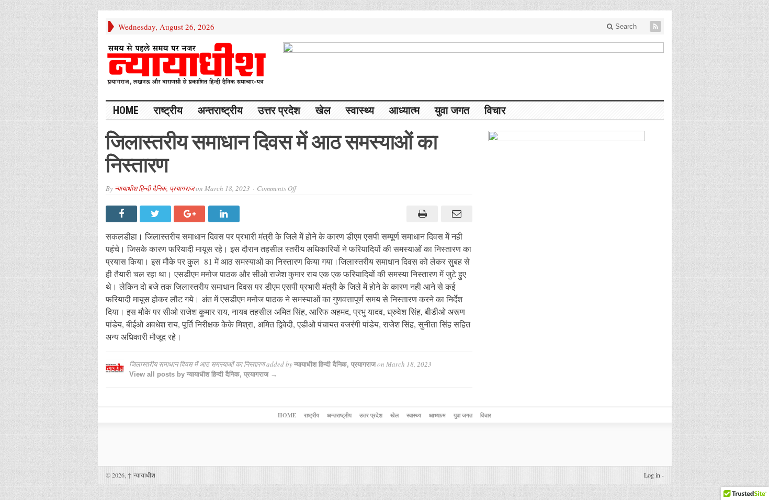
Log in (652, 475)
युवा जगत (452, 110)
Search (625, 26)
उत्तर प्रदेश (279, 110)
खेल (323, 110)
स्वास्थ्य (360, 110)
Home (126, 110)
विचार (495, 110)
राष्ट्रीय (168, 110)
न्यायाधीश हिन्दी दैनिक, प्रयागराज (154, 188)
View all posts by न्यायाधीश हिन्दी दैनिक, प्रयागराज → (203, 374)
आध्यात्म (404, 110)
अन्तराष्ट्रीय (220, 110)
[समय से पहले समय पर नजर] (187, 63)
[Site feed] (656, 26)
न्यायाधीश (141, 475)
